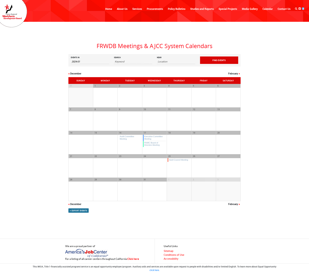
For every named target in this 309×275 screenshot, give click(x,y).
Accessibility (171, 258)
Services (137, 8)
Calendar (267, 8)
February (234, 73)
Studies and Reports (202, 8)
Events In (75, 57)
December (74, 73)
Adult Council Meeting (178, 160)
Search (117, 57)
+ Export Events (78, 210)
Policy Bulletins (176, 8)
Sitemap (168, 251)
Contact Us (284, 8)
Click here (133, 258)
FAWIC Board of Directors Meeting (152, 144)
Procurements (155, 8)
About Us (122, 8)
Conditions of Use (174, 255)
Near (159, 57)
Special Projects (228, 8)
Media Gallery (250, 8)
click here (154, 270)
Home (108, 8)
